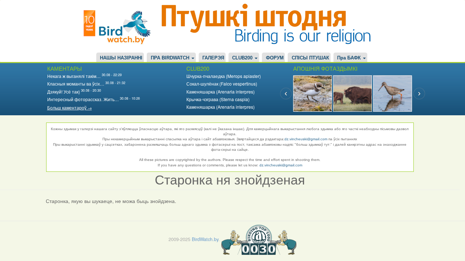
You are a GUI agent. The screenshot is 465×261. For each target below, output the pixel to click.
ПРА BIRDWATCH (171, 58)
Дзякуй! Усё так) (63, 91)
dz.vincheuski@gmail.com (305, 139)
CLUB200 (243, 58)
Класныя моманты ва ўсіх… (75, 83)
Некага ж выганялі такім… (74, 76)
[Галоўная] (120, 26)
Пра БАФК (349, 58)
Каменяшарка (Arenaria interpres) (220, 91)
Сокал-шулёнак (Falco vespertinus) (221, 83)
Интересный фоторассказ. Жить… (83, 99)
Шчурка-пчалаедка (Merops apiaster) (223, 76)
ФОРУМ (275, 58)
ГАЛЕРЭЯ (213, 58)
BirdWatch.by (205, 239)
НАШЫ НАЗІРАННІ (121, 58)
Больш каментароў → (69, 107)
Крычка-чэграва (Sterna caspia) (218, 99)
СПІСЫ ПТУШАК (310, 58)
